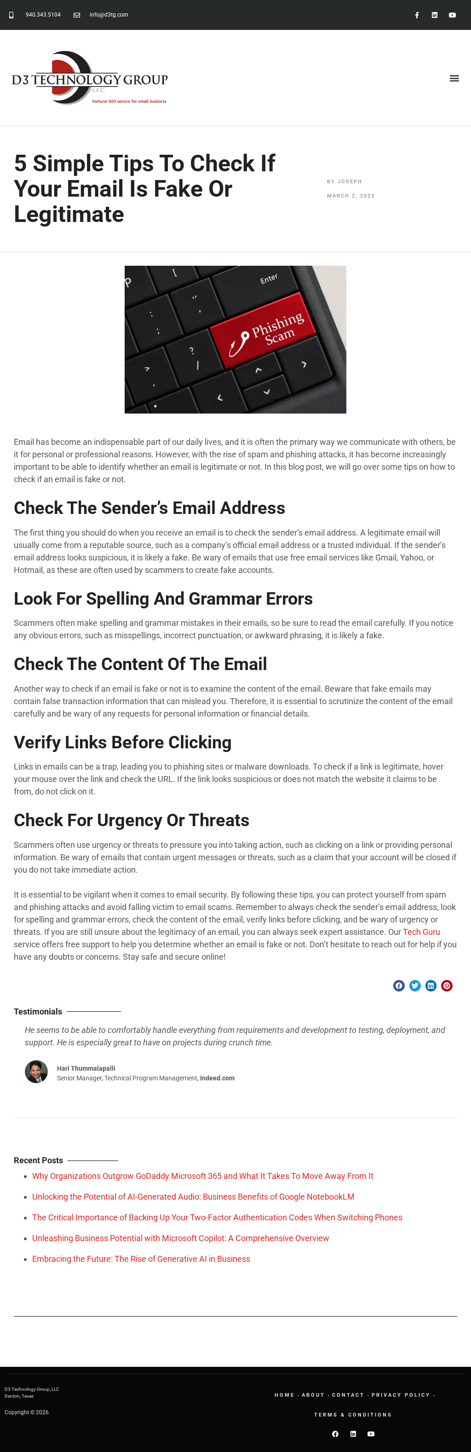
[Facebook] (335, 1434)
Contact (348, 1395)
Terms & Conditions (353, 1415)
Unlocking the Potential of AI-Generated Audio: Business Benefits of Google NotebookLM (193, 1196)
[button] (454, 77)
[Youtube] (453, 15)
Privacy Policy (401, 1395)
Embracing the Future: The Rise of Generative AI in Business (141, 1259)
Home (285, 1395)
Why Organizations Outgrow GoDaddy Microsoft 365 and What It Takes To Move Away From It (202, 1176)
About (313, 1395)
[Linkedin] (435, 15)
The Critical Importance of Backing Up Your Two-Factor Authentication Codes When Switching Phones (217, 1217)
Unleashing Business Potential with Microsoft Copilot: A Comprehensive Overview (180, 1238)
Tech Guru (421, 932)
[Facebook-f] (416, 15)
